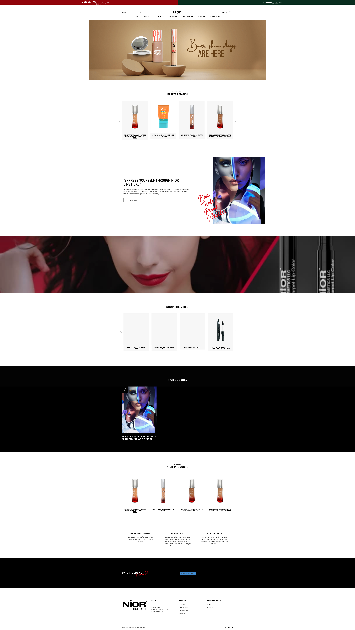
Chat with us (177, 534)
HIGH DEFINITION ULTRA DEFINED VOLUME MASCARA (164, 348)
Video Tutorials (183, 607)
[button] (119, 121)
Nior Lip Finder (214, 534)
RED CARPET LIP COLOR (136, 347)
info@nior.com (158, 611)
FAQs (209, 604)
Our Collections (183, 610)
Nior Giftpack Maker (140, 534)
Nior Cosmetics (130, 627)
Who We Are (182, 604)
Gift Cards (182, 614)
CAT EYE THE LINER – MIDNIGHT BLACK (220, 348)
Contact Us (210, 607)
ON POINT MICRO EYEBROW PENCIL (192, 348)
